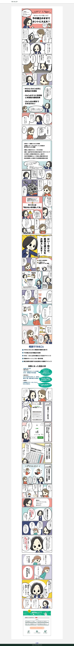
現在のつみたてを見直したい (43, 621)
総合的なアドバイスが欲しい (31, 621)
